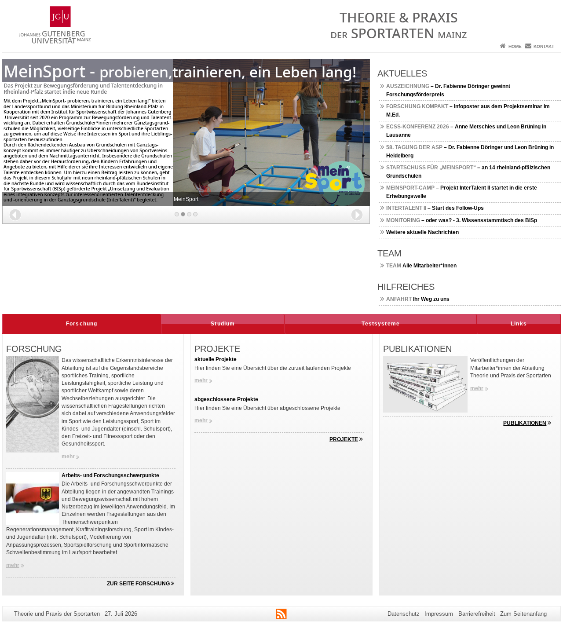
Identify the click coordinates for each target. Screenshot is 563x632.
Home (515, 46)
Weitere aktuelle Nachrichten (422, 232)
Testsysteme (381, 323)
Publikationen (524, 423)
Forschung (81, 323)
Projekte (343, 439)
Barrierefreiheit (476, 613)
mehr (68, 456)
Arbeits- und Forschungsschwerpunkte (110, 475)
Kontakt (544, 46)
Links (519, 323)
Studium (223, 323)
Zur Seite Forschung (138, 583)
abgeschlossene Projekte (226, 399)
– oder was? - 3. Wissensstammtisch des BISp (461, 220)
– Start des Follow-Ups (435, 208)
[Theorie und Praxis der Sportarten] (281, 20)
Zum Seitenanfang (523, 613)
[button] (15, 215)
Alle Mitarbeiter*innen (421, 265)
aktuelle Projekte (215, 359)
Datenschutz (404, 613)
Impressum (438, 613)
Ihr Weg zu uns (418, 299)
